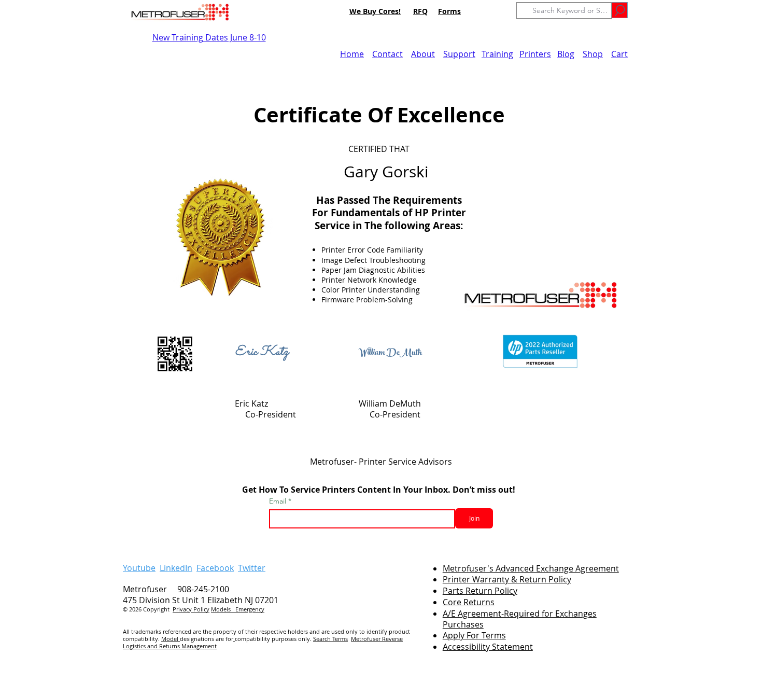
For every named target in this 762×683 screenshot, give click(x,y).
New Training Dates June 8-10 (209, 37)
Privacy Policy (191, 609)
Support (459, 54)
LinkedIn (176, 568)
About (423, 54)
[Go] (620, 10)
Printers (535, 54)
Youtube (139, 568)
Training (497, 54)
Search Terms (330, 639)
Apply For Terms (474, 635)
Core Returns (469, 602)
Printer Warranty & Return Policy (507, 579)
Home (352, 54)
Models (223, 609)
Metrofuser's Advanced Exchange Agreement (531, 568)
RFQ (420, 11)
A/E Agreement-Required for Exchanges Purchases (520, 619)
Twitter (251, 568)
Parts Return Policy (480, 590)
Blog (565, 54)
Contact (387, 54)
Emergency (249, 609)
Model (170, 639)
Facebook (215, 568)
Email (278, 501)
